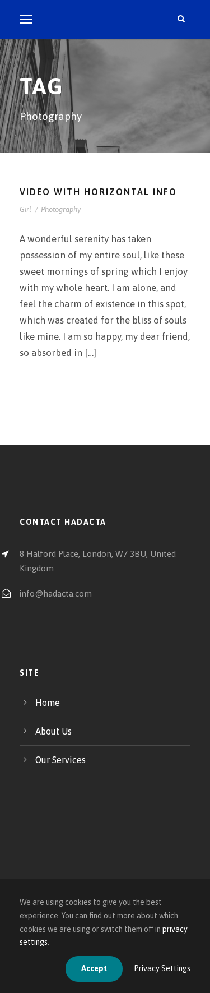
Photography (61, 209)
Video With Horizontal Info (98, 192)
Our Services (60, 760)
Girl (25, 209)
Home (47, 703)
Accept (94, 968)
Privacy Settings (162, 968)
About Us (53, 731)
